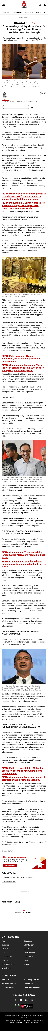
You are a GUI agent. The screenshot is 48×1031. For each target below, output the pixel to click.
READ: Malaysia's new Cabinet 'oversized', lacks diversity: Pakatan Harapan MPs (21, 359)
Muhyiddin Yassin (18, 877)
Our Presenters (8, 988)
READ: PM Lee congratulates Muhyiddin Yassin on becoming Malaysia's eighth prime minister (23, 771)
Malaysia (6, 877)
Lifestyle (5, 949)
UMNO (30, 877)
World (26, 964)
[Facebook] (15, 1000)
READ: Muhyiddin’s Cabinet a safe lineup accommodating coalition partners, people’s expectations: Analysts (23, 205)
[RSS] (32, 1000)
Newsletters (6, 968)
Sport (26, 960)
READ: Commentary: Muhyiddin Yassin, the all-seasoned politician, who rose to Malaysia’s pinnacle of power (23, 368)
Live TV (5, 960)
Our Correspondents (32, 988)
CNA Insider (29, 945)
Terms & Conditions (23, 1020)
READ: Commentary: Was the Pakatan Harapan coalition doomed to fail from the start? (24, 564)
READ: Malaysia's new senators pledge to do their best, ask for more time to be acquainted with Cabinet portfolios (24, 196)
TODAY (5, 953)
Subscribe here (10, 865)
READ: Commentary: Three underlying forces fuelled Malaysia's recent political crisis (23, 555)
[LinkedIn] (26, 1000)
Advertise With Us (9, 984)
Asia (3, 941)
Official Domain (10, 1020)
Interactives (28, 956)
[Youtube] (21, 1000)
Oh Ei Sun (5, 100)
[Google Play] (16, 1005)
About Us (5, 980)
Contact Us (28, 984)
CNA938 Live (29, 953)
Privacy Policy (36, 1020)
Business (5, 945)
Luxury (26, 949)
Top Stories (6, 12)
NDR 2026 (39, 12)
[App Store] (19, 1005)
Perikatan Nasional (9, 881)
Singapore (29, 12)
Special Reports (8, 964)
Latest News (17, 12)
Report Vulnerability (16, 1022)
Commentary (30, 23)
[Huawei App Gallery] (27, 1006)
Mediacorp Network (31, 980)
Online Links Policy (31, 1022)
